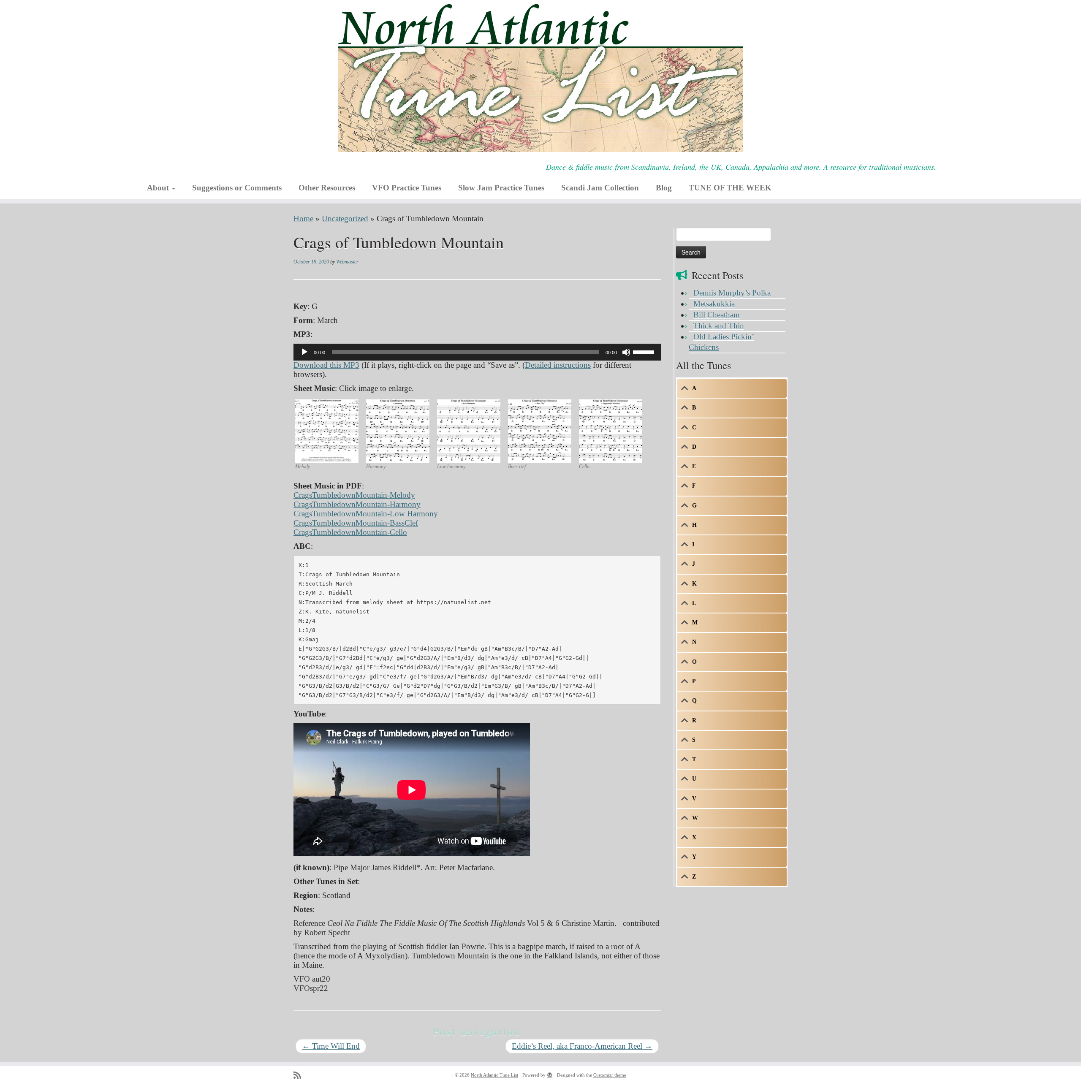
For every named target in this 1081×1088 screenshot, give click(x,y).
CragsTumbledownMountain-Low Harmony (365, 513)
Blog (664, 187)
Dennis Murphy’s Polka (732, 292)
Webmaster (347, 262)
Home (303, 218)
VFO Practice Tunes (406, 187)
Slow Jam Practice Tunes (501, 187)
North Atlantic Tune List (494, 1074)
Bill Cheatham (716, 314)
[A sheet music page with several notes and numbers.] (327, 430)
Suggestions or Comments (237, 187)
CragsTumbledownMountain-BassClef (355, 522)
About (159, 187)
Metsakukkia (714, 303)
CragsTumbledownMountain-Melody (354, 495)
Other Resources (327, 187)
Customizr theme (609, 1074)
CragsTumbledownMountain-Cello (350, 532)
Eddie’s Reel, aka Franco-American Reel (582, 1046)
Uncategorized (345, 218)
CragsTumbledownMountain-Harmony (357, 504)
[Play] (304, 352)
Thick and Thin (718, 325)
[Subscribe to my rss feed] (300, 1075)
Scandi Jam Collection (600, 187)
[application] (477, 352)
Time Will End (331, 1046)
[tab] (732, 388)
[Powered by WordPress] (550, 1074)
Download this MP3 (326, 365)
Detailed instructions (558, 365)
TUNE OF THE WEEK (730, 187)
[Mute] (626, 352)
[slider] (645, 351)
